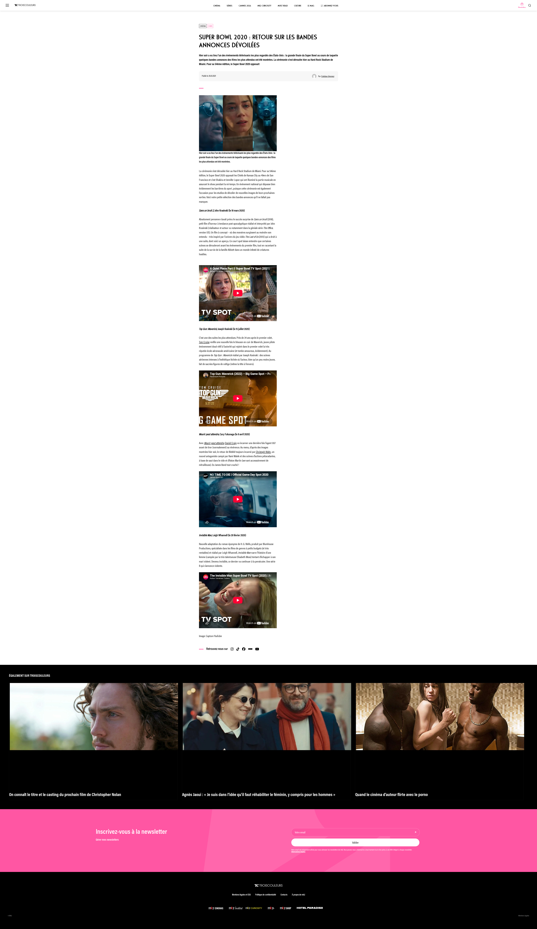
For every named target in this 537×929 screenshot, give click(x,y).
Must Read (283, 5)
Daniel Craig (231, 443)
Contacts (284, 895)
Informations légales (298, 852)
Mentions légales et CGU (241, 895)
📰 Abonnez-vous (329, 5)
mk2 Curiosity (264, 5)
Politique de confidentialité (265, 895)
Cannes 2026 (245, 5)
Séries (229, 5)
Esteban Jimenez (327, 76)
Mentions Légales (523, 916)
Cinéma (216, 5)
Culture (297, 5)
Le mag (311, 5)
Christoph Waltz (263, 452)
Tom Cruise (204, 342)
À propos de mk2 (298, 895)
